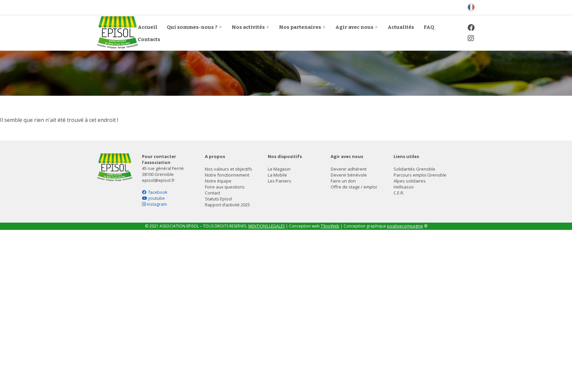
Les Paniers (279, 181)
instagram (156, 204)
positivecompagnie (405, 226)
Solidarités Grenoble (414, 169)
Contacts (149, 39)
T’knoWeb (330, 226)
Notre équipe (218, 181)
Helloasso (404, 187)
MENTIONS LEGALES (266, 226)
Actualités (401, 27)
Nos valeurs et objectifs (228, 169)
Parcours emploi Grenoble (420, 175)
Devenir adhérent (348, 169)
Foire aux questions (225, 187)
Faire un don (343, 181)
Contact (212, 193)
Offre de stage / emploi (354, 187)
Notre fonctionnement (227, 175)
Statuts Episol (218, 199)
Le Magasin (279, 169)
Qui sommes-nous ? (192, 27)
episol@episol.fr (158, 180)
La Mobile (277, 175)
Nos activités (248, 27)
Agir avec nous (354, 27)
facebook (156, 192)
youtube (156, 198)
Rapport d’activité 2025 (227, 205)
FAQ (429, 27)
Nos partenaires (300, 27)
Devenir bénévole (349, 175)
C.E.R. (399, 193)
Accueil (147, 27)
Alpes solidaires (410, 181)
